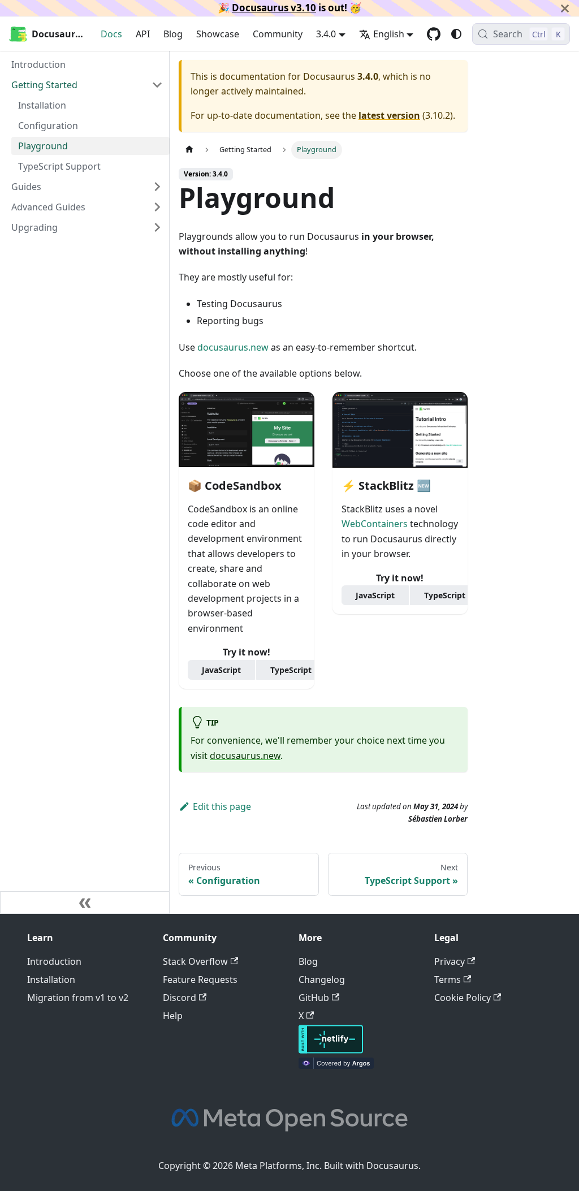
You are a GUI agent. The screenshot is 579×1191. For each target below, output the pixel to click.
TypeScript (291, 669)
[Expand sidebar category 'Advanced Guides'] (157, 207)
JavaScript (221, 669)
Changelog (322, 979)
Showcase (217, 34)
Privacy (449, 961)
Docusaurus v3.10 (274, 7)
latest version (389, 115)
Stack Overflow (195, 961)
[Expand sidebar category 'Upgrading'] (157, 227)
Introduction (54, 961)
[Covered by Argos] (336, 1065)
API (143, 34)
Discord (179, 997)
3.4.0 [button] (326, 34)
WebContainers (375, 523)
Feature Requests (200, 979)
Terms (447, 979)
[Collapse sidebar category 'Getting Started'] (157, 85)
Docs (111, 34)
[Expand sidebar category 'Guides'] (157, 187)
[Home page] (189, 149)
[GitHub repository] (433, 34)
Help (173, 1015)
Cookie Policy (462, 997)
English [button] (388, 34)
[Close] (565, 8)
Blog (173, 34)
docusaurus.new (233, 347)
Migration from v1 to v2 (77, 997)
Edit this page (222, 806)
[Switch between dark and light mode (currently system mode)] (456, 34)
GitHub (314, 997)
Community (278, 34)
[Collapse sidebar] (85, 902)
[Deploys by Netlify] (331, 1050)
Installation (51, 979)
